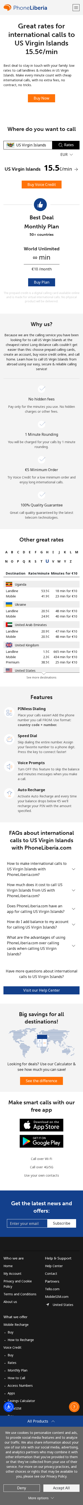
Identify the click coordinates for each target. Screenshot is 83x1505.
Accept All (61, 1487)
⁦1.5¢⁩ (46, 651)
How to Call (16, 1378)
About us (10, 1301)
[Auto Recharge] (9, 793)
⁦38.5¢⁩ (45, 662)
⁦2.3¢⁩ (46, 657)
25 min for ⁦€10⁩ (66, 662)
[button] (76, 7)
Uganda (20, 584)
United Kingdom (27, 645)
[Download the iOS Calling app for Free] (41, 1125)
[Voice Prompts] (9, 766)
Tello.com (52, 1289)
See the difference (41, 1080)
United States (25, 670)
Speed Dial (27, 735)
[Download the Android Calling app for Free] (41, 1141)
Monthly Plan (17, 1370)
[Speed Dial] (9, 739)
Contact (51, 1273)
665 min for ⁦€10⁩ (65, 651)
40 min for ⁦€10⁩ (66, 616)
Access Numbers (20, 1385)
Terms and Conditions (19, 1294)
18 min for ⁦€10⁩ (66, 591)
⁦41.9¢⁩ (45, 596)
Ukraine (20, 604)
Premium (12, 662)
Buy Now (41, 98)
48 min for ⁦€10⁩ (66, 611)
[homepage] (37, 7)
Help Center (54, 1266)
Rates (12, 1362)
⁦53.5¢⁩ (45, 591)
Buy (10, 1332)
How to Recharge (21, 1340)
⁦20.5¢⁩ (45, 611)
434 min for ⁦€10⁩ (65, 657)
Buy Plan (41, 282)
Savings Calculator (21, 1401)
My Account (12, 1273)
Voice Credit (12, 1347)
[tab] (6, 552)
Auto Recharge (31, 789)
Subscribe (61, 1223)
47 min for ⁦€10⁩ (66, 631)
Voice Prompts (31, 762)
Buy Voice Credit (41, 184)
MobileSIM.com (56, 1296)
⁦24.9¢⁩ (45, 616)
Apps (11, 1393)
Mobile (11, 596)
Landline (12, 591)
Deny (21, 1487)
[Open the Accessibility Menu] (8, 1407)
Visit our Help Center (41, 990)
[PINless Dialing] (9, 712)
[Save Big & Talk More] (41, 1042)
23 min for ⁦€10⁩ (66, 596)
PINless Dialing (32, 708)
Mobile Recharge (16, 1324)
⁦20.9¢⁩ (45, 631)
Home (8, 1266)
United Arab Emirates (31, 625)
